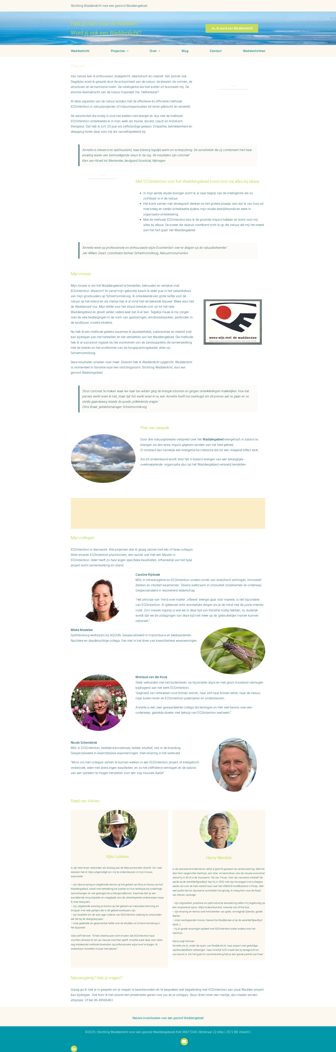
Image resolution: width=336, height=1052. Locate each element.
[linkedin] (74, 1049)
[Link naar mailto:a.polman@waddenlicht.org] (184, 1042)
